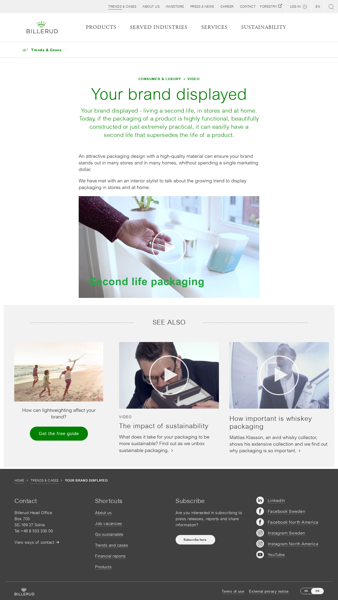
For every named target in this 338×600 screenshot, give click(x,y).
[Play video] (169, 247)
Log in (295, 6)
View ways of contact (34, 542)
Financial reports (110, 556)
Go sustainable (109, 534)
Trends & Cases (45, 480)
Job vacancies (108, 523)
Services (214, 27)
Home (19, 480)
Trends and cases (111, 545)
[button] (151, 6)
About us (103, 512)
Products (103, 567)
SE (306, 590)
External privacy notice (269, 591)
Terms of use (233, 591)
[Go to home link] (42, 27)
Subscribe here (195, 540)
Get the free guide (59, 433)
